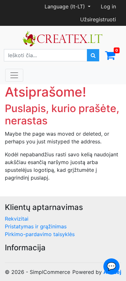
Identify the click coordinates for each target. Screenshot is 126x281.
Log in (108, 6)
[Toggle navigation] (14, 75)
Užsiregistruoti (98, 19)
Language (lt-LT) (66, 6)
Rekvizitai (16, 218)
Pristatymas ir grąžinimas (36, 226)
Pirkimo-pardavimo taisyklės (40, 234)
